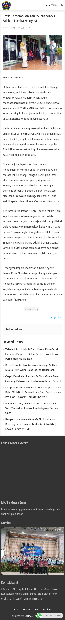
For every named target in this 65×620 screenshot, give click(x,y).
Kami (16, 609)
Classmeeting (31, 309)
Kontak (26, 609)
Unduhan (46, 609)
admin (18, 329)
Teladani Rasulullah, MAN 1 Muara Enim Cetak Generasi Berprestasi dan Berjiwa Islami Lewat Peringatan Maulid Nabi (32, 354)
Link (36, 609)
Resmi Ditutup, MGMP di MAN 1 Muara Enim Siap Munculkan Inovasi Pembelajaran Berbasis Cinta (32, 408)
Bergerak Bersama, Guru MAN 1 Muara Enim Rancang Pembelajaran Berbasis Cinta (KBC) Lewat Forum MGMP (31, 424)
